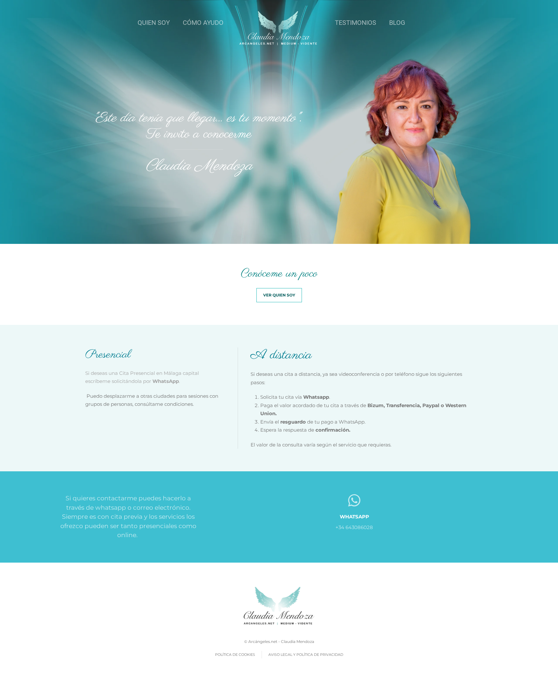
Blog (397, 22)
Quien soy (154, 22)
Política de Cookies (235, 654)
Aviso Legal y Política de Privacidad (305, 654)
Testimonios (355, 22)
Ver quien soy (279, 295)
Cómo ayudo (203, 22)
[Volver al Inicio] (279, 27)
